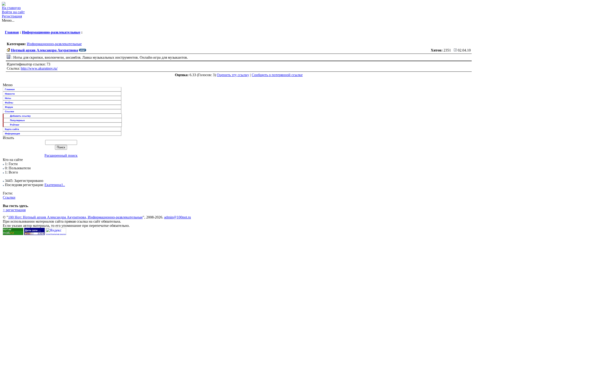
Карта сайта (12, 129)
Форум (9, 107)
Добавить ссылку (20, 116)
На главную (11, 8)
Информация (12, 133)
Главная (12, 32)
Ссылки (9, 111)
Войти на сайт (13, 12)
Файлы (9, 102)
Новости (10, 93)
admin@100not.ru (177, 217)
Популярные (17, 120)
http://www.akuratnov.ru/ (39, 68)
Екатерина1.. (54, 185)
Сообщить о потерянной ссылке (277, 75)
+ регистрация (14, 210)
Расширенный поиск (61, 155)
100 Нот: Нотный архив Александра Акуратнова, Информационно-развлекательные (75, 217)
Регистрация (12, 16)
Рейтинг (14, 124)
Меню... (8, 20)
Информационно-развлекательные (51, 32)
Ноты (8, 98)
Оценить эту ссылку (233, 75)
